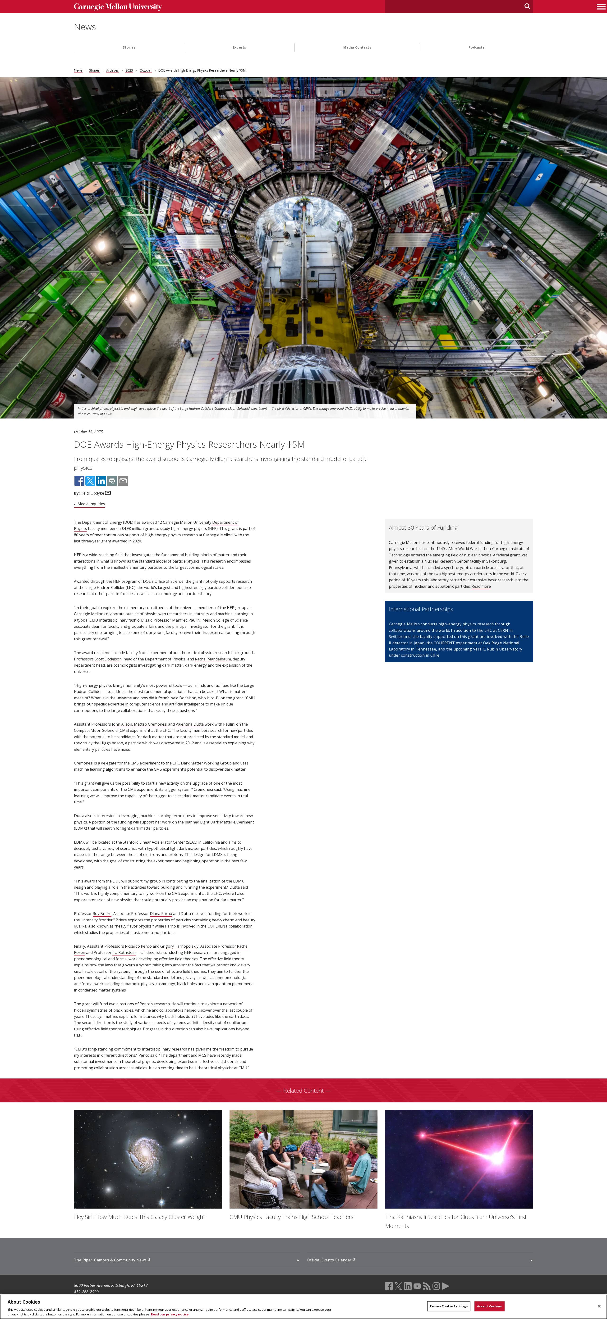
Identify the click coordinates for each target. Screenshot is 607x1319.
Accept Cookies (489, 1306)
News (85, 27)
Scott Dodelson (108, 659)
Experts (239, 47)
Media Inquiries (91, 503)
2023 (129, 70)
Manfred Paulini (186, 620)
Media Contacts (357, 47)
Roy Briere (102, 913)
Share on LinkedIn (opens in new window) (101, 481)
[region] (303, 1306)
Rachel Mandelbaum (213, 659)
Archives (112, 70)
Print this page (112, 481)
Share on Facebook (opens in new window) (79, 481)
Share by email (123, 481)
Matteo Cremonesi (150, 724)
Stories (129, 47)
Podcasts (476, 47)
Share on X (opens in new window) (90, 481)
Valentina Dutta (190, 724)
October (146, 70)
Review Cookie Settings (449, 1306)
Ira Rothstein (124, 952)
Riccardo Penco (138, 946)
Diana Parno (161, 913)
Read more (481, 586)
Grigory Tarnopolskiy (179, 946)
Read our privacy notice (170, 1314)
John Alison (122, 724)
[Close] (599, 1306)
